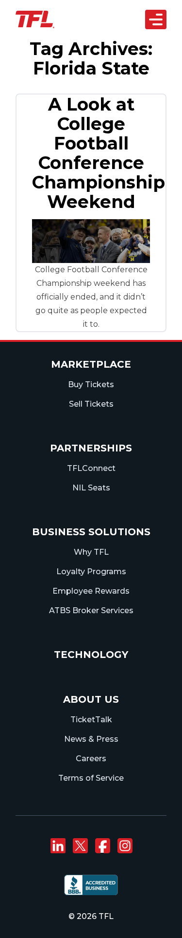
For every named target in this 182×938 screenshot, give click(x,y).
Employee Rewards (91, 591)
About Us (91, 699)
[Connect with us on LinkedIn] (57, 846)
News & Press (91, 739)
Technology (91, 654)
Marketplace (91, 364)
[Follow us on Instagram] (124, 846)
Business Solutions (91, 532)
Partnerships (91, 448)
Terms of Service (91, 778)
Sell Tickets (91, 404)
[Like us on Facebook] (102, 846)
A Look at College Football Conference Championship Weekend (98, 153)
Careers (91, 758)
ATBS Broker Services (91, 610)
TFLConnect (91, 468)
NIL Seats (91, 487)
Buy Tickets (91, 384)
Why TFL (91, 552)
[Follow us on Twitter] (80, 846)
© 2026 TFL (91, 916)
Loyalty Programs (91, 571)
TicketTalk (91, 719)
